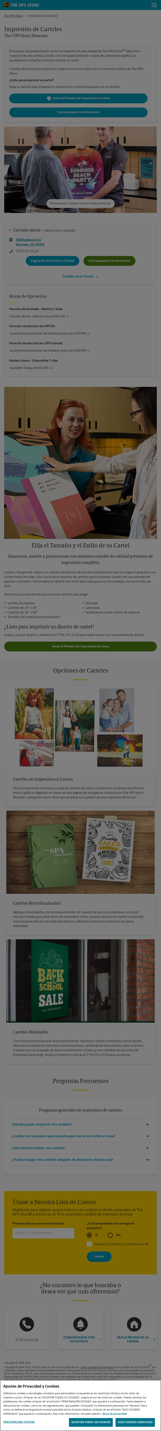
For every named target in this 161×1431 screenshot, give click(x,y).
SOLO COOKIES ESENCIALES (135, 1422)
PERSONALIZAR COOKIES (19, 1422)
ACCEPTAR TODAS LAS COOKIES (90, 1422)
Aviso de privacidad (114, 1414)
